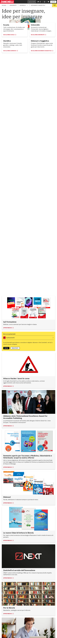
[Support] (38, 2)
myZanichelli (31, 1)
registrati (15, 348)
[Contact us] (40, 2)
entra (6, 348)
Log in (53, 1)
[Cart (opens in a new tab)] (48, 1)
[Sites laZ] (44, 2)
